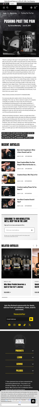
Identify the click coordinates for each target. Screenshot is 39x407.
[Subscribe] (31, 319)
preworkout (20, 137)
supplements (29, 137)
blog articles (13, 13)
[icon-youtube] (19, 325)
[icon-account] (31, 7)
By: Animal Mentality (14, 26)
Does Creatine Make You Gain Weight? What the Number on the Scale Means (26, 163)
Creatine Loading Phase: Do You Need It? (27, 188)
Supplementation (17, 133)
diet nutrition (6, 137)
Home (4, 13)
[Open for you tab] (33, 401)
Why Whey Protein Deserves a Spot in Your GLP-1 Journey (15, 285)
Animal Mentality (21, 135)
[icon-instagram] (14, 325)
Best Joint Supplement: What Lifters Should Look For (26, 151)
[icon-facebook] (9, 325)
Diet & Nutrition (28, 133)
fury (13, 137)
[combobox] (13, 4)
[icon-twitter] (29, 325)
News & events (6, 133)
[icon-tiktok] (24, 325)
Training (4, 135)
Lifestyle (12, 135)
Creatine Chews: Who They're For (27, 175)
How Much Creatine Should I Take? (25, 201)
